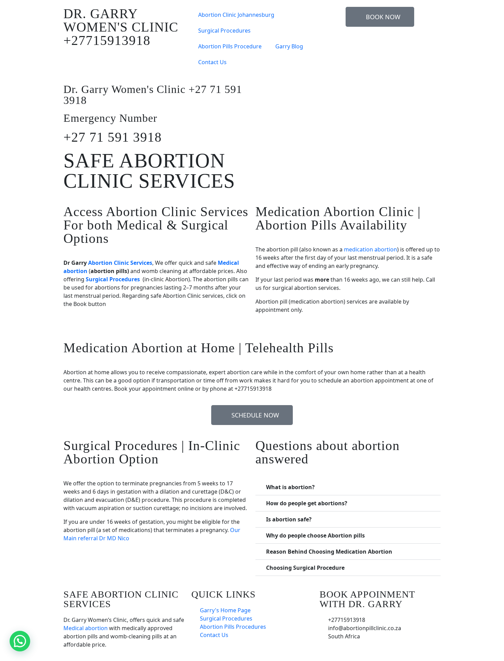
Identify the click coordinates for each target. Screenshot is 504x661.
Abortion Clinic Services (120, 263)
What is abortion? (290, 487)
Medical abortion (85, 628)
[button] (348, 487)
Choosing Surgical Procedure (305, 567)
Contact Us (212, 62)
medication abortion (370, 249)
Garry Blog (289, 46)
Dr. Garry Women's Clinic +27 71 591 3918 (152, 94)
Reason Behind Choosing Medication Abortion (329, 551)
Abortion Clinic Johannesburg (236, 15)
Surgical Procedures (224, 30)
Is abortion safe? (289, 519)
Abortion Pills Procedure (230, 46)
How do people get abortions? (306, 503)
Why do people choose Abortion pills (315, 535)
